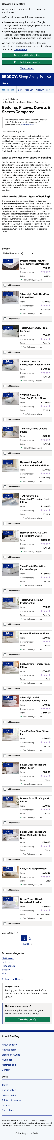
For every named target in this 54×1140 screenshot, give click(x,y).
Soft (20, 89)
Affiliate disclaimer (11, 1100)
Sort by (6, 248)
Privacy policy (9, 1095)
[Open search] (49, 76)
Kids (4, 973)
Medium (29, 89)
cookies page (20, 49)
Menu (5, 83)
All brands (7, 1059)
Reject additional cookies (27, 62)
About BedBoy (9, 1044)
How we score (9, 1049)
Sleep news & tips (11, 1054)
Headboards (8, 965)
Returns (6, 1105)
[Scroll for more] (48, 89)
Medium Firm (42, 89)
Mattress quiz (9, 1064)
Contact (6, 1069)
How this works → (29, 124)
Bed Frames (8, 962)
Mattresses (8, 958)
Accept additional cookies (27, 55)
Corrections (8, 1110)
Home (4, 99)
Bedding (14, 99)
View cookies (27, 68)
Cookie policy (9, 1090)
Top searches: (8, 90)
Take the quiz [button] (26, 1019)
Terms (5, 1085)
